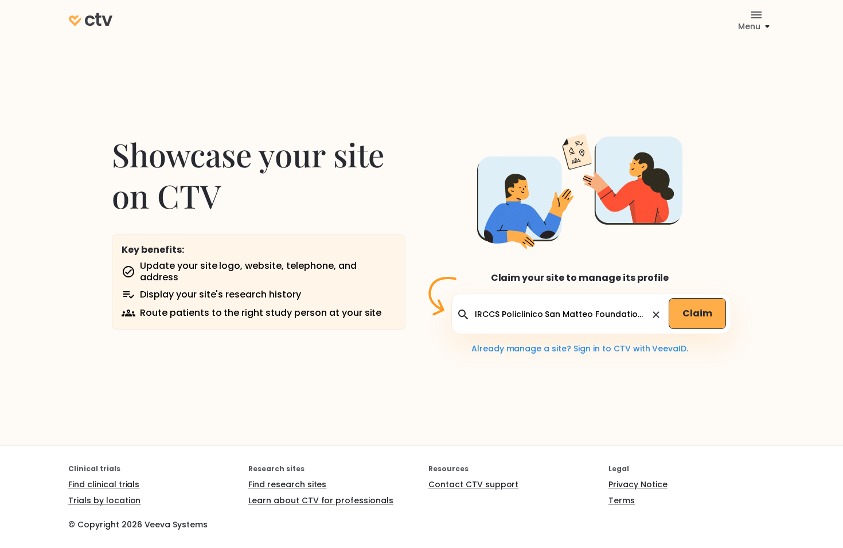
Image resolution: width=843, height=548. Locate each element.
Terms (621, 500)
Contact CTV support (473, 484)
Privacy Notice (638, 484)
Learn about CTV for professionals (320, 500)
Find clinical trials (103, 484)
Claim (697, 313)
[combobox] (561, 314)
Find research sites (287, 484)
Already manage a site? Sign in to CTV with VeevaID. (579, 348)
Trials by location (104, 500)
